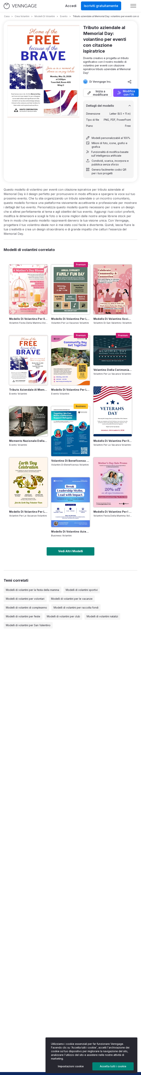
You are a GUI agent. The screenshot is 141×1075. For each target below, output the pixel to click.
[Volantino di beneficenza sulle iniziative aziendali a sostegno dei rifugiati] (70, 431)
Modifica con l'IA (129, 92)
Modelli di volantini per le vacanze (72, 598)
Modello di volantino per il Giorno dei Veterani (112, 440)
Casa (7, 16)
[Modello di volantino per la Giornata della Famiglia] (70, 289)
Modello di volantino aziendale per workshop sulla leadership (70, 531)
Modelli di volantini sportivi (82, 589)
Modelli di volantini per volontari (25, 598)
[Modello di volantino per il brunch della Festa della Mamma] (28, 289)
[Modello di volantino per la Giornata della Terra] (28, 482)
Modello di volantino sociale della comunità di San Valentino (112, 318)
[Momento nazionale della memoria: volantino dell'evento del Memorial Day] (28, 421)
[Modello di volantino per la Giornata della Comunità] (70, 360)
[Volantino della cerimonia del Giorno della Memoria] (112, 350)
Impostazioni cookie (71, 1066)
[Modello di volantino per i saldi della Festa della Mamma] (112, 482)
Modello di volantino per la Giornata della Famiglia (70, 318)
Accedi (70, 6)
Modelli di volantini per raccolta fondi (76, 607)
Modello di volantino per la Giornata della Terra (28, 511)
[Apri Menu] (133, 6)
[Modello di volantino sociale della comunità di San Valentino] (112, 289)
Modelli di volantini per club (63, 616)
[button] (97, 93)
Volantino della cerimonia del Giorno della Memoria (112, 369)
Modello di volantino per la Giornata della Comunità (70, 389)
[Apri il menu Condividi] (130, 82)
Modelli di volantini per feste (23, 616)
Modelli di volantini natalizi (102, 616)
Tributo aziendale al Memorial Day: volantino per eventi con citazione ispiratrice (28, 389)
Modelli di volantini (45, 16)
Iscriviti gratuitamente (101, 6)
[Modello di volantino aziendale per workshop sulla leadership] (70, 502)
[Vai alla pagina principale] (20, 6)
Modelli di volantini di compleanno (26, 607)
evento (64, 16)
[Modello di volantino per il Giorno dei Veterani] (112, 411)
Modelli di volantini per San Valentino (28, 625)
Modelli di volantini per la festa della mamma (32, 589)
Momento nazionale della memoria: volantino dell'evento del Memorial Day (28, 440)
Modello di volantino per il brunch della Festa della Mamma (28, 318)
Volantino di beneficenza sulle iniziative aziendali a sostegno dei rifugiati (70, 460)
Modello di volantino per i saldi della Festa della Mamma (112, 511)
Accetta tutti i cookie (113, 1066)
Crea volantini (22, 16)
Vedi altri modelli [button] (70, 551)
